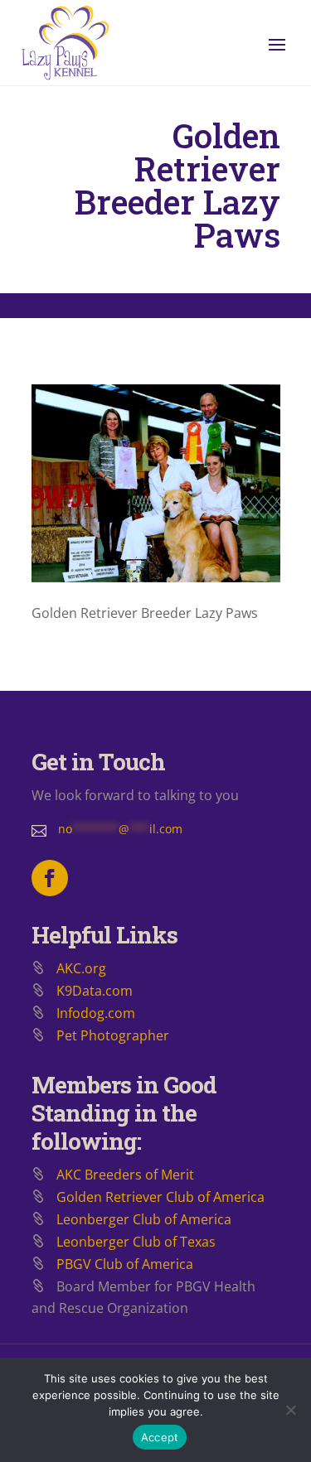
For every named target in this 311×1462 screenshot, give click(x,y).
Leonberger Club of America (143, 1219)
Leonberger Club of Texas (136, 1242)
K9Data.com (94, 991)
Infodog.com (95, 1013)
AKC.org (81, 968)
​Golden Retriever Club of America (160, 1197)
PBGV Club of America (124, 1264)
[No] (290, 1410)
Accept (160, 1437)
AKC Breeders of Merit (125, 1174)
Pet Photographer (112, 1035)
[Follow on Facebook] (50, 878)
